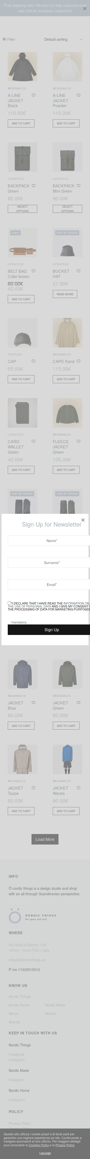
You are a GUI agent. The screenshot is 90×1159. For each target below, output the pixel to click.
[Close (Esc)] (83, 519)
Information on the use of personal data (48, 604)
